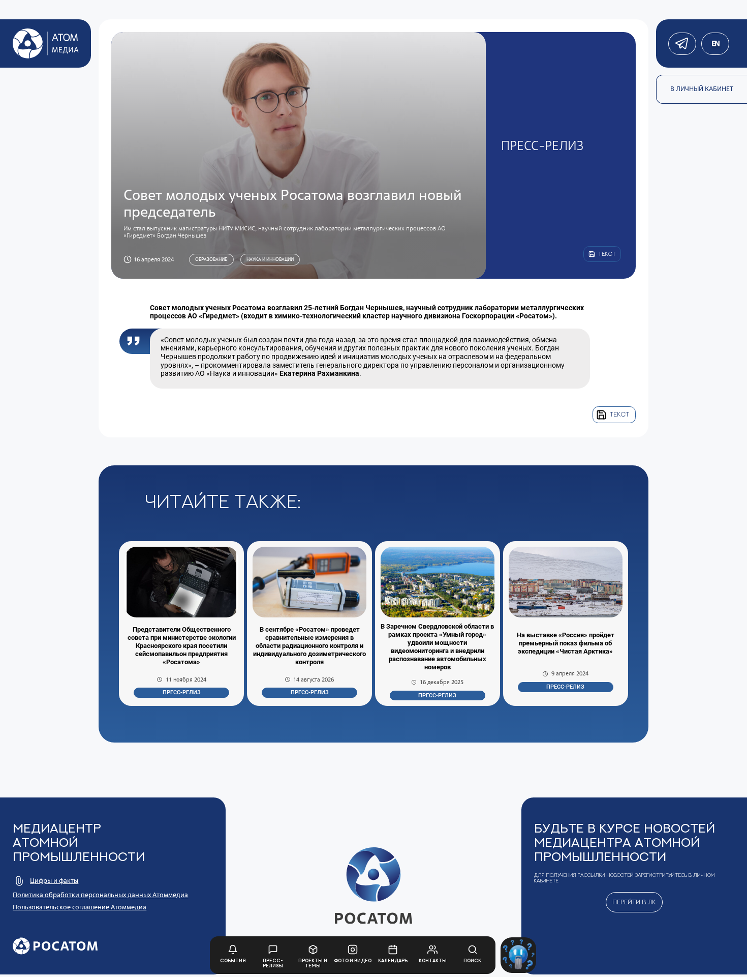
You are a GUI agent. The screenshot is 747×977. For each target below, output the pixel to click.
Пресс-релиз (182, 692)
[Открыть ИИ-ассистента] (518, 955)
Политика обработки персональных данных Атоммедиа (100, 895)
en (715, 43)
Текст (619, 414)
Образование (211, 259)
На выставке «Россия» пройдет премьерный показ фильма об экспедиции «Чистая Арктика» (565, 643)
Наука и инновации (270, 259)
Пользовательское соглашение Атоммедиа (79, 907)
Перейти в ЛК (634, 902)
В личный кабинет (701, 88)
